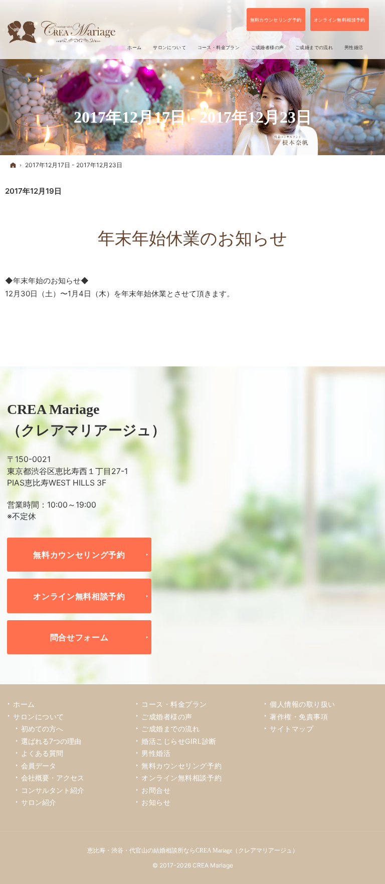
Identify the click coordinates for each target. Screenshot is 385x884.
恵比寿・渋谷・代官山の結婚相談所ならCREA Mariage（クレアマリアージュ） (192, 850)
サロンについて (38, 716)
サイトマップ (291, 728)
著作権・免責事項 (299, 716)
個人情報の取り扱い (302, 704)
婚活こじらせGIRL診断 (179, 741)
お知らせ (155, 802)
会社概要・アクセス (52, 777)
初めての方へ (42, 728)
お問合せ (155, 790)
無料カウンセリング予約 (79, 555)
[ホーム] (13, 165)
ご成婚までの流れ (170, 728)
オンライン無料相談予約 (79, 596)
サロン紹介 (38, 802)
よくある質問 (42, 753)
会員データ (38, 765)
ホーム (24, 704)
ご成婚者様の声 (166, 716)
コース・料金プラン (174, 704)
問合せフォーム (79, 637)
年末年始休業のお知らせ (192, 238)
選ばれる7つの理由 (51, 741)
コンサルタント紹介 (52, 790)
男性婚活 (155, 753)
